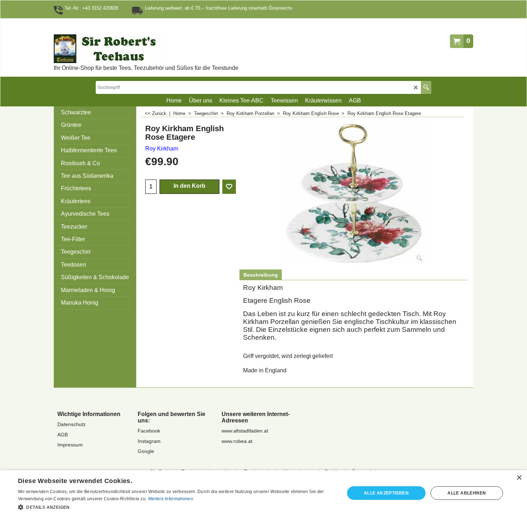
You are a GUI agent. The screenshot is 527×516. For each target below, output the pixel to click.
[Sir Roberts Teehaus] (134, 48)
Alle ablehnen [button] (466, 493)
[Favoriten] (229, 187)
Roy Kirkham (161, 148)
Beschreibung (260, 275)
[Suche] (426, 87)
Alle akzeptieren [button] (386, 493)
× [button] (519, 478)
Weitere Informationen (170, 498)
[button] (176, 507)
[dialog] (263, 493)
